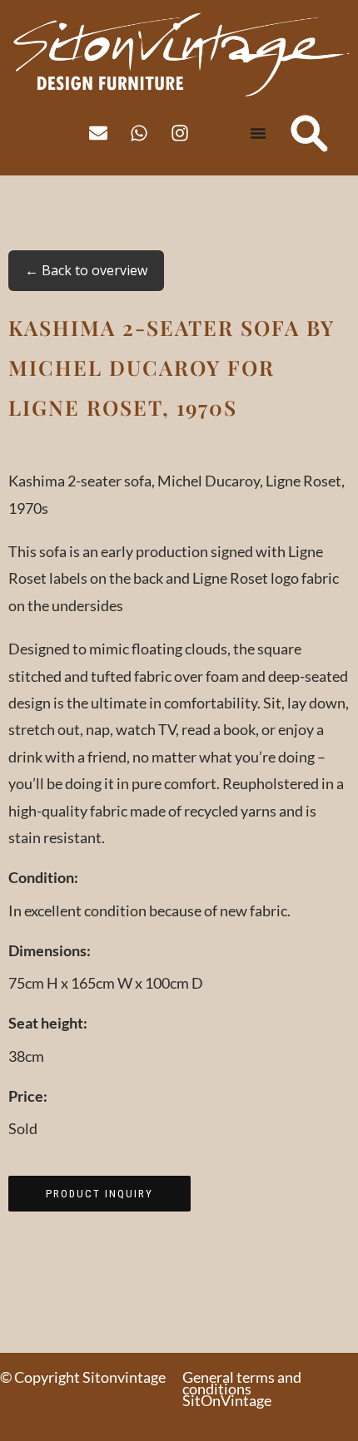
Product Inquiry (99, 1193)
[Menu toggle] (258, 133)
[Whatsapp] (139, 133)
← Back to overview (86, 270)
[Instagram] (180, 133)
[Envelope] (98, 133)
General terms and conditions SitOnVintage (241, 1388)
